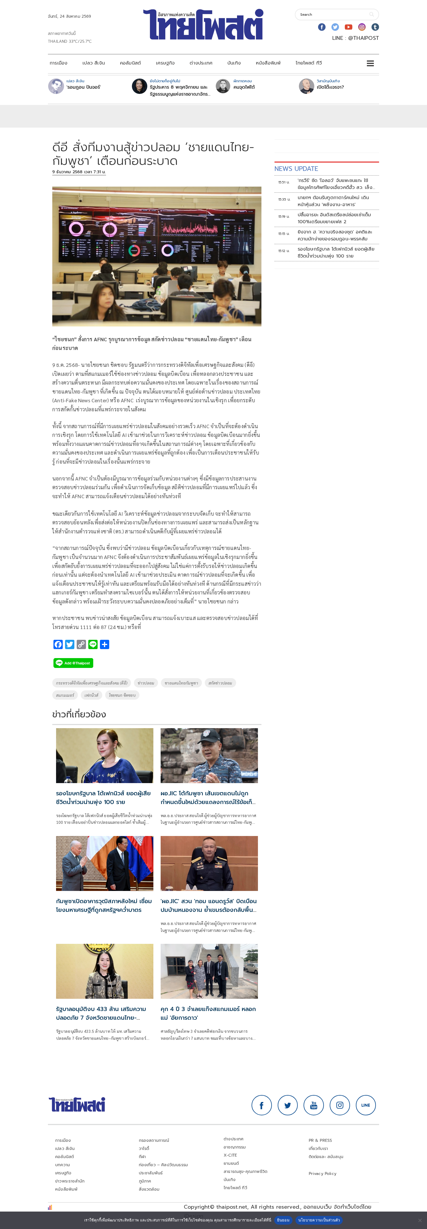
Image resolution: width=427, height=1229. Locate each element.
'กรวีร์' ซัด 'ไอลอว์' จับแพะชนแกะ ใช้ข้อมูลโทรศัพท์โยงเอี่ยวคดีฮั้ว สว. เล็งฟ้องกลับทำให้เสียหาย (335, 184)
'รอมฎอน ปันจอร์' (84, 87)
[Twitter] (335, 27)
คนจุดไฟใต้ (244, 87)
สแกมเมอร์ (65, 695)
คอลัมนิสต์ (130, 63)
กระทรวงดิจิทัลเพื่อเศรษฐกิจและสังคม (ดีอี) (91, 682)
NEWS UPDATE (296, 169)
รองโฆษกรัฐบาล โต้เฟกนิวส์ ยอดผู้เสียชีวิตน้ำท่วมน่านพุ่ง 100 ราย (103, 797)
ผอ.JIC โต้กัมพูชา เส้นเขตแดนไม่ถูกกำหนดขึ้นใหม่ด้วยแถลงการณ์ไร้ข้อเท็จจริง (208, 802)
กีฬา (142, 1157)
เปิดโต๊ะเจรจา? (330, 87)
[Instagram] (362, 27)
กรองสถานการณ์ (154, 1140)
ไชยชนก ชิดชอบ (122, 695)
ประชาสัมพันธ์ (151, 1173)
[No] (420, 1220)
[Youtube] (348, 27)
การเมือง (58, 63)
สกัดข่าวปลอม (220, 682)
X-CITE (230, 1155)
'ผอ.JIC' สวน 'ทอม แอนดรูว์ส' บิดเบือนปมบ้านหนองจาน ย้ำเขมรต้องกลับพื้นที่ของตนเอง (209, 910)
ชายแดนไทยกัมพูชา (181, 682)
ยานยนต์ (231, 1163)
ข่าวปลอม (146, 682)
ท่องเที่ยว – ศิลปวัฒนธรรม (163, 1165)
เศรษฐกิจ (165, 63)
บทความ (62, 1165)
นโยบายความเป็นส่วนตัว (319, 1220)
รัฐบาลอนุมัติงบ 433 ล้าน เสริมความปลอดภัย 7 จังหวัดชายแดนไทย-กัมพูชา (101, 1018)
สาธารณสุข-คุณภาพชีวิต (245, 1172)
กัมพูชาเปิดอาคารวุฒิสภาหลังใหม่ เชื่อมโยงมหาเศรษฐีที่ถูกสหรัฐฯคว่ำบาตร (104, 905)
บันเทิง (234, 63)
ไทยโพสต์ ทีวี (309, 63)
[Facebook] (322, 27)
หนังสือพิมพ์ (268, 63)
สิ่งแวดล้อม (149, 1189)
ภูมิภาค (145, 1181)
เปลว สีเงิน (93, 63)
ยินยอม (283, 1220)
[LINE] (366, 1105)
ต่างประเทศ (201, 63)
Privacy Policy (323, 1174)
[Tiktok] (375, 27)
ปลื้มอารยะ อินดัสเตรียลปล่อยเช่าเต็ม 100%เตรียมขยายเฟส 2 (334, 218)
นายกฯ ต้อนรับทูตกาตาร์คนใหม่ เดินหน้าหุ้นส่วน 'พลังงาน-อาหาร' (333, 201)
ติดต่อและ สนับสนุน (326, 1157)
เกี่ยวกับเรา (318, 1149)
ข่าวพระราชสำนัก (70, 1181)
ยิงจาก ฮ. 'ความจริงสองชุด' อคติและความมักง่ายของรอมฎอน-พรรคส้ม (335, 235)
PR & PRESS (320, 1140)
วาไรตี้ (144, 1149)
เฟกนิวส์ (91, 695)
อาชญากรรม (235, 1147)
